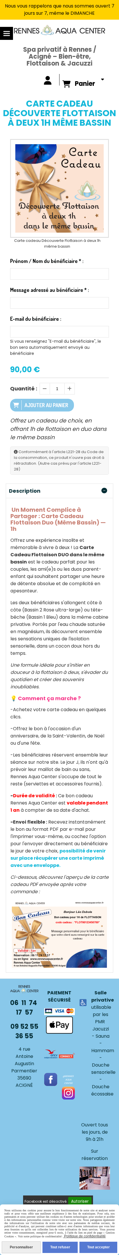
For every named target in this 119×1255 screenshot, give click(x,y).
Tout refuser (60, 1247)
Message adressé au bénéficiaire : (49, 290)
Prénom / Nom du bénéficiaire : (46, 261)
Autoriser (80, 1201)
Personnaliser (21, 1247)
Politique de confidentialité (84, 1236)
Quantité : (23, 388)
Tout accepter (98, 1247)
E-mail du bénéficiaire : (35, 319)
